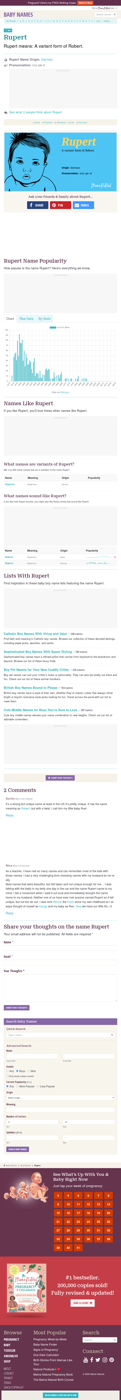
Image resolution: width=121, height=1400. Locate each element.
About (7, 1368)
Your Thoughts (14, 971)
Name (7, 942)
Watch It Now (85, 2)
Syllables (14, 1132)
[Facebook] (91, 1361)
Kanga (43, 906)
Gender (10, 1066)
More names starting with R (59, 1395)
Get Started (11, 21)
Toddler (9, 1350)
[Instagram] (105, 1361)
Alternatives (61, 122)
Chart (10, 318)
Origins (107, 21)
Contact (9, 1373)
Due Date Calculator (46, 1355)
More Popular (27, 1086)
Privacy (8, 1378)
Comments (82, 122)
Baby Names (18, 14)
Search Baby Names (17, 1149)
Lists (98, 21)
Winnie (57, 902)
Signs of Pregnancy (45, 1350)
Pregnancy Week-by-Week (50, 1339)
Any (11, 1071)
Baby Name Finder (45, 1344)
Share (37, 122)
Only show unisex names (21, 1076)
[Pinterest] (111, 1361)
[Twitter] (97, 1361)
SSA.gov (64, 392)
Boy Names (26, 1165)
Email (7, 956)
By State (45, 318)
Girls (33, 1071)
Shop (7, 1361)
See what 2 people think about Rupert (35, 112)
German (47, 59)
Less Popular (47, 1086)
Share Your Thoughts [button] (62, 777)
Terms (7, 1382)
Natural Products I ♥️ (46, 1369)
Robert (25, 808)
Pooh (70, 902)
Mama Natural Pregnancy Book (53, 1374)
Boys (22, 1071)
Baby (7, 1345)
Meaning (10, 1104)
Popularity (48, 122)
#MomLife (11, 1356)
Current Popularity (19, 1082)
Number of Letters (16, 1116)
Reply (10, 815)
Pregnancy (11, 1339)
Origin (9, 1092)
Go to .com (104, 7)
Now (78, 906)
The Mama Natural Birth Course (53, 1380)
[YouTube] (85, 1361)
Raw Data (26, 318)
